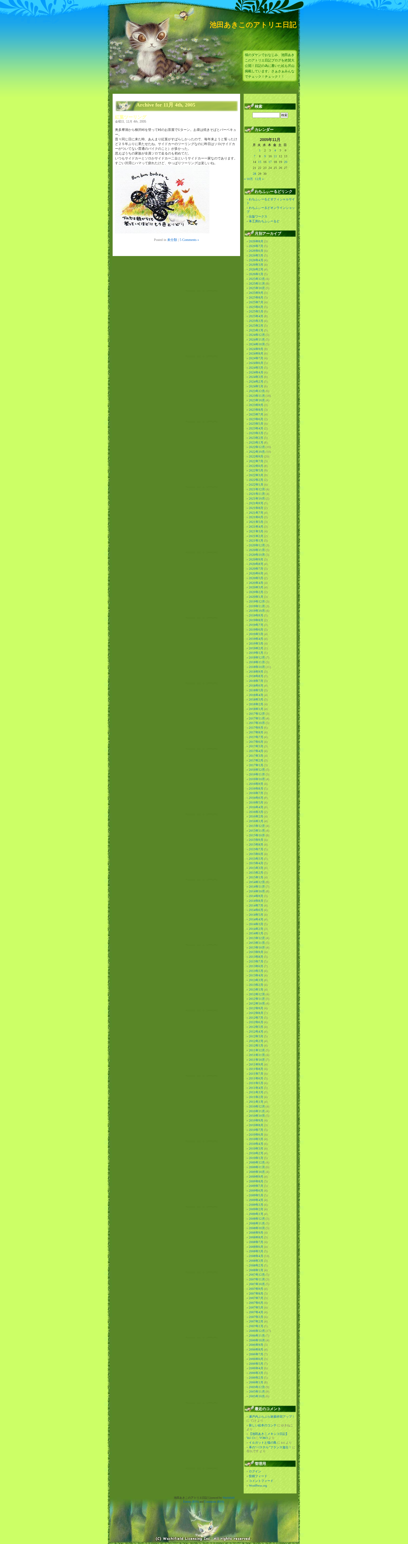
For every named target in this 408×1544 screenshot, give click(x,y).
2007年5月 (256, 1307)
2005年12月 (257, 1387)
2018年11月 (257, 662)
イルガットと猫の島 (262, 1442)
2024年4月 (256, 372)
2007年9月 (256, 1289)
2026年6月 (256, 250)
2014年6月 (256, 910)
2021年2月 (256, 536)
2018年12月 (257, 657)
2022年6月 (256, 466)
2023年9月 (256, 405)
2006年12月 (257, 1331)
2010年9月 (256, 1120)
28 (254, 173)
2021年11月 (257, 494)
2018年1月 (256, 709)
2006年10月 (257, 1340)
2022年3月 (256, 475)
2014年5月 (256, 914)
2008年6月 (256, 1247)
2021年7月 (256, 512)
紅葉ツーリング (130, 117)
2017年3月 (256, 755)
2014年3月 (256, 924)
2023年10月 (257, 400)
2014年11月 (257, 886)
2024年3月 (256, 377)
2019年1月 (256, 652)
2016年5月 (256, 802)
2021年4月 (256, 526)
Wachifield (228, 1497)
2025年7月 (256, 302)
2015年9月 (256, 840)
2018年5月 (256, 690)
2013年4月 (256, 975)
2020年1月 (256, 597)
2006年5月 (256, 1363)
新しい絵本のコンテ (262, 1425)
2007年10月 (257, 1284)
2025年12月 (257, 279)
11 (275, 156)
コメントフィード (261, 1481)
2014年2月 (256, 929)
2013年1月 (256, 989)
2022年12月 (257, 447)
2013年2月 (256, 985)
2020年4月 (256, 583)
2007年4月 (256, 1312)
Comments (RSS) (214, 1501)
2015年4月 (256, 863)
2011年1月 (256, 1101)
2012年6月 (256, 1022)
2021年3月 (256, 531)
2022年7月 (256, 461)
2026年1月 (256, 274)
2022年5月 (256, 470)
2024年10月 (257, 344)
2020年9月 (256, 559)
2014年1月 (256, 933)
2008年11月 (257, 1223)
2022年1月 (256, 484)
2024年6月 (256, 363)
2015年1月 (256, 877)
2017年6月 (256, 742)
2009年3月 (256, 1204)
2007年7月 (256, 1298)
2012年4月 (256, 1031)
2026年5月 (256, 255)
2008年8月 (256, 1237)
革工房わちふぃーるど (264, 221)
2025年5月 (256, 311)
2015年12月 (257, 826)
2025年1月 (256, 330)
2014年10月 (257, 891)
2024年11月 (257, 339)
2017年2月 (256, 760)
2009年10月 (257, 1172)
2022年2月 (256, 480)
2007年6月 (256, 1302)
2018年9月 (256, 671)
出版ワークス (258, 216)
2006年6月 (256, 1359)
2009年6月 (256, 1190)
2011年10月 (257, 1059)
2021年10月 (257, 498)
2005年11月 (257, 1391)
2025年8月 (256, 297)
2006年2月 (256, 1377)
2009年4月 (256, 1200)
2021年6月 (256, 517)
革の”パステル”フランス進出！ (270, 1447)
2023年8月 (256, 409)
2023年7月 (256, 414)
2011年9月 (256, 1064)
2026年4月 (256, 260)
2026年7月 (256, 246)
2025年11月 (257, 283)
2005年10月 (257, 1396)
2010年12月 (257, 1106)
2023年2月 (256, 438)
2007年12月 (257, 1274)
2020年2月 (256, 592)
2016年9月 (256, 784)
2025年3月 (256, 321)
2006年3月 (256, 1373)
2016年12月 (257, 769)
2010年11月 (257, 1111)
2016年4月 (256, 807)
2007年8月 (256, 1293)
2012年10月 (257, 1003)
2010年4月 (256, 1144)
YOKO (263, 1438)
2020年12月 (257, 545)
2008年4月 (256, 1256)
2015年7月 (256, 849)
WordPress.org (258, 1485)
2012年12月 (257, 994)
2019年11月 (257, 606)
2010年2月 (256, 1153)
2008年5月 (256, 1251)
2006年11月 (257, 1335)
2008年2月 (256, 1265)
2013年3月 (256, 980)
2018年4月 (256, 695)
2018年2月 (256, 704)
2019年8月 (256, 620)
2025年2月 (256, 325)
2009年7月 (256, 1186)
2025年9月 (256, 293)
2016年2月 (256, 816)
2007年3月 (256, 1317)
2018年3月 (256, 699)
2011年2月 (256, 1097)
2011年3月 (256, 1092)
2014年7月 (256, 905)
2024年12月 (257, 335)
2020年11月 (257, 550)
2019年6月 (256, 629)
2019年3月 (256, 643)
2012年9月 (256, 1008)
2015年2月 (256, 872)
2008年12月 (257, 1218)
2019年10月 (257, 610)
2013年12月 (257, 938)
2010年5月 (256, 1139)
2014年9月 (256, 896)
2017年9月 (256, 727)
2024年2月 (256, 381)
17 (270, 162)
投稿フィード (258, 1476)
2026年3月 (256, 264)
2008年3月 (256, 1260)
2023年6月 (256, 419)
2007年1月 (256, 1326)
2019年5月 (256, 634)
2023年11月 (257, 396)
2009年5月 (256, 1195)
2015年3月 (256, 868)
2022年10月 (257, 451)
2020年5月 (256, 578)
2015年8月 (256, 844)
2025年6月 (256, 307)
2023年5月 (256, 423)
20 (285, 162)
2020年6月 (256, 573)
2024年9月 (256, 349)
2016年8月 (256, 788)
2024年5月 (256, 367)
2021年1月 (256, 540)
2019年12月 (257, 601)
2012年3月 (256, 1036)
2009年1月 (256, 1214)
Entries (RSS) (191, 1501)
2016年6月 (256, 798)
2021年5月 (256, 522)
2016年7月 (256, 793)
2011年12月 (257, 1050)
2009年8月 (256, 1181)
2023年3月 (256, 433)
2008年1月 (256, 1270)
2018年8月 (256, 676)
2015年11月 (257, 830)
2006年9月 (256, 1345)
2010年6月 (256, 1134)
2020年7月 (256, 568)
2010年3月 (256, 1148)
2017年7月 (256, 737)
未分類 (172, 240)
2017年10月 (257, 723)
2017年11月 (257, 718)
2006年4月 (256, 1368)
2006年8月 (256, 1349)
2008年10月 (257, 1228)
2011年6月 (256, 1078)
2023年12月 (257, 391)
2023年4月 (256, 428)
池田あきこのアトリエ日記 (253, 25)
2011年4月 (256, 1088)
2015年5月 (256, 858)
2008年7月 (256, 1242)
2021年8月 (256, 508)
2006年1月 (256, 1382)
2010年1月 (256, 1158)
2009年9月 (256, 1176)
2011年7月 (256, 1073)
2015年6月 (256, 854)
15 (259, 162)
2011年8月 (256, 1069)
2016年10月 (257, 779)
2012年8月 (256, 1013)
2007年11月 (257, 1279)
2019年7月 (256, 625)
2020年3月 (256, 587)
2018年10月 (257, 667)
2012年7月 (256, 1017)
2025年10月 (257, 288)
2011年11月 (257, 1055)
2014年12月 (257, 882)
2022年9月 (256, 456)
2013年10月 (257, 947)
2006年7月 (256, 1354)
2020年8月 (256, 564)
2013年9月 (256, 952)
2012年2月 (256, 1041)
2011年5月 (256, 1083)
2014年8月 (256, 900)
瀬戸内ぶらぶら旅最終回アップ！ (272, 1416)
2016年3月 (256, 812)
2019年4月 (256, 639)
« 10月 (248, 179)
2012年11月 (257, 999)
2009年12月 (257, 1162)
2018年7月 (256, 681)
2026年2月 (256, 269)
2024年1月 (256, 386)
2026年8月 (256, 241)
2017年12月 (257, 713)
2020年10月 (257, 554)
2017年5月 (256, 746)
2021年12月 (257, 489)
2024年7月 (256, 358)
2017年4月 (256, 751)
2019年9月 (256, 615)
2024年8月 (256, 353)
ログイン (255, 1471)
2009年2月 (256, 1209)
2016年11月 (257, 774)
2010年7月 (256, 1130)
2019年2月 (256, 648)
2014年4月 (256, 919)
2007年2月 (256, 1321)
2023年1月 (256, 442)
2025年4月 (256, 316)
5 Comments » (189, 240)
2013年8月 (256, 956)
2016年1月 (256, 821)
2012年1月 (256, 1045)
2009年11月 (257, 1167)
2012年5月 (256, 1027)
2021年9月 (256, 503)
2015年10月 (257, 835)
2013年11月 (257, 943)
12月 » (259, 179)
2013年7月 (256, 961)
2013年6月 (256, 966)
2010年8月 (256, 1125)
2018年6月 (256, 685)
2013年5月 (256, 971)
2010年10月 (257, 1115)
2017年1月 (256, 765)
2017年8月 (256, 732)
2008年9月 (256, 1232)
